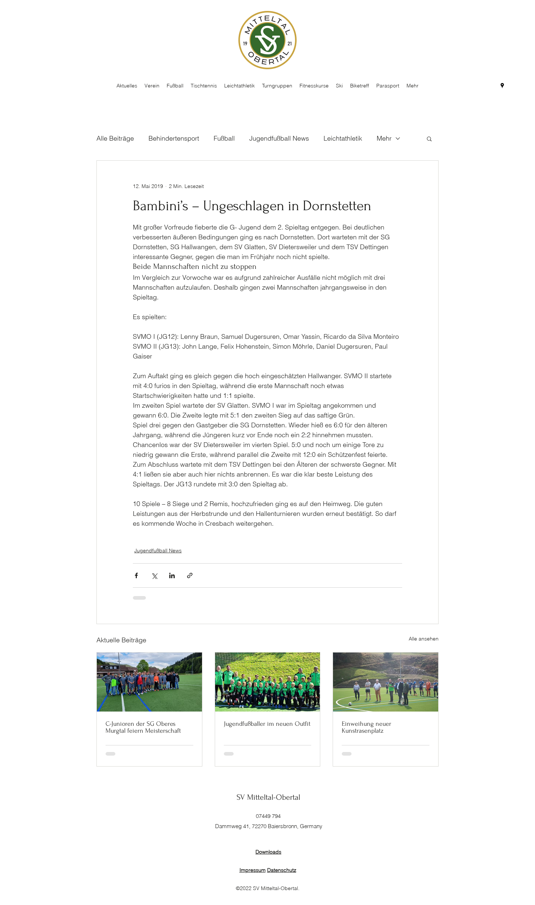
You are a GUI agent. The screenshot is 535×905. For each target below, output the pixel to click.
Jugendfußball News (279, 138)
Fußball (224, 138)
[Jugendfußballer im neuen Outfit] (267, 682)
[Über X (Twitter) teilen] (154, 575)
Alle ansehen (424, 638)
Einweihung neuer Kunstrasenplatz (366, 727)
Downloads (268, 852)
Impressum (252, 870)
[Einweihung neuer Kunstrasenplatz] (385, 682)
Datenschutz (281, 870)
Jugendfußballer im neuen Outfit (267, 723)
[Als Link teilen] (189, 575)
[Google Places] (502, 85)
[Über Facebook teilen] (136, 575)
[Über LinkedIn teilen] (172, 575)
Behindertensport (173, 138)
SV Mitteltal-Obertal (268, 797)
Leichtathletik (343, 138)
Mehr (384, 138)
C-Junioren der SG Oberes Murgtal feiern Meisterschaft (143, 727)
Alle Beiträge (115, 138)
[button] (429, 138)
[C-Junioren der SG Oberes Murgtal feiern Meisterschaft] (149, 682)
